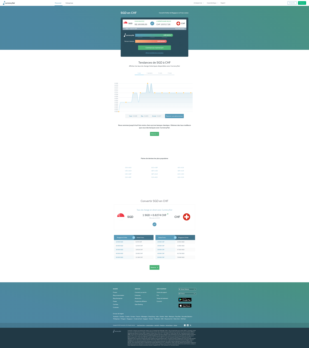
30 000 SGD (119, 249)
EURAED (154, 177)
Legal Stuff (156, 325)
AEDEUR (181, 167)
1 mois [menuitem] (160, 73)
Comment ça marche (140, 292)
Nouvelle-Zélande (187, 316)
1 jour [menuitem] (139, 73)
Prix (158, 295)
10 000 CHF (160, 242)
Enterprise (137, 295)
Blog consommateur (118, 295)
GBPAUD (154, 174)
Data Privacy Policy (141, 325)
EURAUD (128, 167)
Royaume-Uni (168, 319)
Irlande (162, 316)
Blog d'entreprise (117, 298)
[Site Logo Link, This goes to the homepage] (28, 3)
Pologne (123, 319)
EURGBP (128, 177)
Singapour (130, 319)
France (138, 316)
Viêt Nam (183, 319)
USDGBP (128, 174)
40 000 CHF (160, 253)
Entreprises (69, 3)
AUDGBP (154, 167)
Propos (115, 292)
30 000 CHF (160, 249)
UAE (162, 319)
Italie (166, 316)
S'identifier (292, 3)
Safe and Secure (169, 325)
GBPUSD (154, 171)
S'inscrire (302, 3)
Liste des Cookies (149, 325)
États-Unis (176, 319)
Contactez (116, 307)
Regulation (162, 325)
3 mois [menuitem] (170, 73)
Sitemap (175, 325)
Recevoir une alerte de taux (174, 116)
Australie (115, 316)
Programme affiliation (141, 301)
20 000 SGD (119, 246)
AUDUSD (181, 174)
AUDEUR (181, 177)
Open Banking (139, 304)
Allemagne (144, 316)
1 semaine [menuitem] (149, 73)
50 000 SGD (119, 257)
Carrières (115, 304)
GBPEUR (181, 171)
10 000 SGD (119, 242)
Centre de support (162, 292)
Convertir (159, 301)
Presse (115, 301)
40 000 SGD (119, 253)
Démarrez (154, 134)
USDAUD (128, 171)
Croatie (127, 316)
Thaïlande (156, 319)
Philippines (116, 319)
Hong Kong (151, 316)
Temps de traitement (162, 298)
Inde (157, 316)
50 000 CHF (160, 257)
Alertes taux (138, 298)
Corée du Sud (138, 319)
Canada (121, 316)
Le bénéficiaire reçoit (163, 21)
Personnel (58, 3)
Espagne (145, 319)
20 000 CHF (160, 246)
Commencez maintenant (154, 48)
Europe (133, 316)
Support (223, 3)
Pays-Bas (177, 316)
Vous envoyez (139, 21)
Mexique (171, 316)
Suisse (151, 319)
